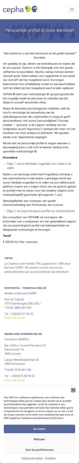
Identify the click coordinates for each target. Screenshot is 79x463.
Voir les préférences (39, 450)
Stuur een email (14, 318)
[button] (73, 390)
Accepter (39, 429)
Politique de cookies (32, 458)
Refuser (39, 439)
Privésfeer (50, 458)
